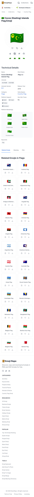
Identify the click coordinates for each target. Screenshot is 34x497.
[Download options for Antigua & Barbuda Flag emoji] (12, 205)
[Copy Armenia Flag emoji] (21, 221)
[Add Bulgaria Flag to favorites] (8, 350)
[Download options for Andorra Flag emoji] (28, 172)
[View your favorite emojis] (32, 3)
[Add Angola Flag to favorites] (8, 237)
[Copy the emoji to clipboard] (17, 48)
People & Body (6, 384)
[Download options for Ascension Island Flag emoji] (12, 172)
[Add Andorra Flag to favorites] (25, 172)
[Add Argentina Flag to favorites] (8, 253)
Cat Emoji (4, 453)
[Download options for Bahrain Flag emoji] (28, 350)
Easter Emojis (6, 435)
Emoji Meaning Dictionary (9, 478)
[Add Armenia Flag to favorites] (25, 221)
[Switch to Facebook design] (24, 53)
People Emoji (5, 438)
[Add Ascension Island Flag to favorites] (8, 172)
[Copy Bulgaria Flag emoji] (5, 350)
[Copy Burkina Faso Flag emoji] (21, 333)
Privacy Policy (18, 494)
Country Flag (22, 94)
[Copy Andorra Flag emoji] (21, 172)
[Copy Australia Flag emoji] (21, 269)
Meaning (16, 150)
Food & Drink (5, 381)
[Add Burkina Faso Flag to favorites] (25, 333)
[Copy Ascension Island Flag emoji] (5, 172)
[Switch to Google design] (14, 53)
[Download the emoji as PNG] (21, 48)
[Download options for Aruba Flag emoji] (12, 285)
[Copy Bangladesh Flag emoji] (21, 317)
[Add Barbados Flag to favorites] (8, 317)
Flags (3, 94)
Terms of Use (8, 494)
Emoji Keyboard (6, 464)
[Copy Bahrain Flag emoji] (21, 350)
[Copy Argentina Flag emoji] (5, 253)
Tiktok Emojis (6, 407)
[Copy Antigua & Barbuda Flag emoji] (5, 205)
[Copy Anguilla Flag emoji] (21, 205)
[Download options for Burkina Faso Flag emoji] (28, 333)
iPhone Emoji (5, 424)
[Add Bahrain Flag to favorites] (25, 350)
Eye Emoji (4, 450)
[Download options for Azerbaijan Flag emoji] (12, 301)
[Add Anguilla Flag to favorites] (25, 205)
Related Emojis (6, 150)
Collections (24, 3)
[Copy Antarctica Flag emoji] (21, 237)
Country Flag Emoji (7, 393)
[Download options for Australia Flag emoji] (28, 269)
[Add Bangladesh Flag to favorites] (25, 317)
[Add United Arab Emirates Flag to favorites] (8, 188)
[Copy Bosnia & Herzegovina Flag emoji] (21, 301)
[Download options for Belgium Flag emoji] (12, 333)
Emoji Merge (5, 475)
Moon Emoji (5, 444)
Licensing (27, 494)
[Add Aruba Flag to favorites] (8, 285)
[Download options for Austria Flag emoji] (12, 269)
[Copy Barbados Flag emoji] (5, 317)
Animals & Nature (7, 390)
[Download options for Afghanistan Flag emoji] (28, 188)
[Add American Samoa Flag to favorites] (25, 253)
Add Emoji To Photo (7, 467)
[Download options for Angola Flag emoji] (12, 237)
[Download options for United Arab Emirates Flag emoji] (12, 188)
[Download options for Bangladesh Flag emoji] (28, 317)
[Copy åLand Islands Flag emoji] (21, 285)
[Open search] (19, 3)
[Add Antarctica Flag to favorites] (25, 237)
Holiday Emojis (6, 413)
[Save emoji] (12, 48)
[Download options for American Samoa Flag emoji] (28, 253)
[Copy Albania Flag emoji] (5, 221)
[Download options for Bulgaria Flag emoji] (12, 350)
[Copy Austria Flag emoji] (5, 269)
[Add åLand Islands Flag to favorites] (25, 285)
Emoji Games (5, 470)
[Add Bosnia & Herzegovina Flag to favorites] (25, 301)
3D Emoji (4, 401)
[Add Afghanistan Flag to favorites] (25, 188)
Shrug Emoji (5, 456)
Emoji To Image (6, 473)
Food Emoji (5, 447)
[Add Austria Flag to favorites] (8, 269)
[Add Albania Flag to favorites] (8, 221)
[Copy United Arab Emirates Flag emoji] (5, 188)
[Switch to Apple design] (10, 53)
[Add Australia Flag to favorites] (25, 269)
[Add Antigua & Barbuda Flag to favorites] (8, 205)
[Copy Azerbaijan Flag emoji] (5, 301)
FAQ (23, 150)
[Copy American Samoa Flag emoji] (21, 253)
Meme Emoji (5, 419)
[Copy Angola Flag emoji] (5, 237)
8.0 (2, 88)
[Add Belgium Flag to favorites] (8, 333)
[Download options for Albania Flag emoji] (12, 221)
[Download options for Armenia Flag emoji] (28, 221)
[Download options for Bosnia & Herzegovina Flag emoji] (28, 301)
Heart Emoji (5, 416)
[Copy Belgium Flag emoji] (5, 333)
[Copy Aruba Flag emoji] (5, 285)
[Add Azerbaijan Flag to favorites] (8, 301)
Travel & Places (6, 387)
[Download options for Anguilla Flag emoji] (28, 205)
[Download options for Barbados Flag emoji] (12, 317)
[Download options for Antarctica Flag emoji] (28, 237)
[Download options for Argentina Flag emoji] (12, 253)
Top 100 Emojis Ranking (9, 432)
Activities (4, 378)
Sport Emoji (5, 441)
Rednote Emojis (6, 404)
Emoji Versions (6, 410)
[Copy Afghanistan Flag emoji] (21, 188)
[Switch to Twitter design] (19, 53)
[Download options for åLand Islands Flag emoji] (28, 285)
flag (3, 142)
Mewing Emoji (6, 422)
